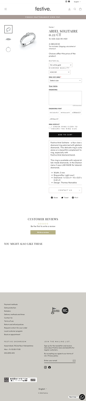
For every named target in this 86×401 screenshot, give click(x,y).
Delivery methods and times (14, 314)
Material (54, 61)
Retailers (7, 311)
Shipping (62, 46)
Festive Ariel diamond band (63, 155)
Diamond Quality (59, 68)
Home (51, 27)
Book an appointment (12, 334)
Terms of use (9, 321)
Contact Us (8, 318)
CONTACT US (65, 190)
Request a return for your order (15, 328)
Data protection (10, 308)
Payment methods (11, 304)
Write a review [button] (43, 232)
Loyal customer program (13, 331)
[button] (7, 5)
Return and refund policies (14, 324)
